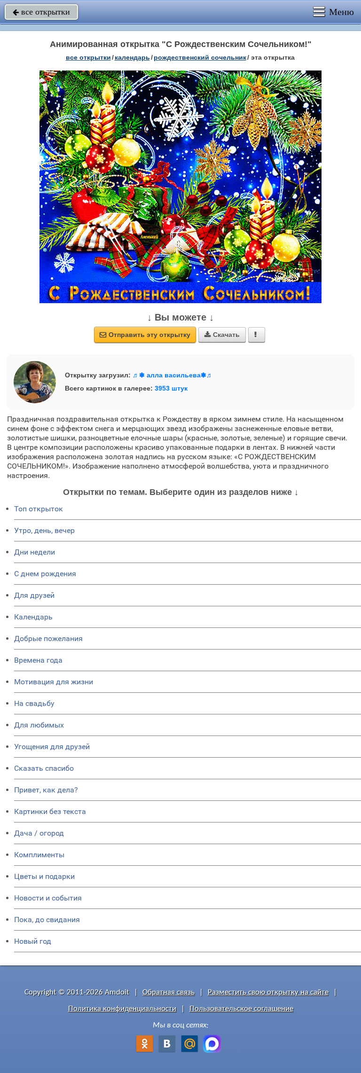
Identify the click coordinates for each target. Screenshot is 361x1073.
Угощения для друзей (52, 746)
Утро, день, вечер (44, 530)
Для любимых (39, 725)
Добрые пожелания (48, 638)
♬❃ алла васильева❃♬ (173, 375)
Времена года (38, 660)
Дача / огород (39, 833)
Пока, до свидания (47, 919)
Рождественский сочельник (200, 57)
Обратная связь (168, 992)
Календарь (132, 57)
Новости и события (48, 897)
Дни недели (34, 552)
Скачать (222, 334)
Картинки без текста (50, 811)
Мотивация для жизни (53, 681)
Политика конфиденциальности (122, 1009)
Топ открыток (38, 508)
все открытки (41, 11)
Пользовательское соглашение (241, 1009)
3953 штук (171, 388)
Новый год (32, 941)
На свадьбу (34, 703)
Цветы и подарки (44, 876)
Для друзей (34, 595)
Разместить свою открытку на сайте (268, 992)
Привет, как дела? (46, 789)
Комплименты (39, 854)
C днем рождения (45, 573)
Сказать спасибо (44, 768)
